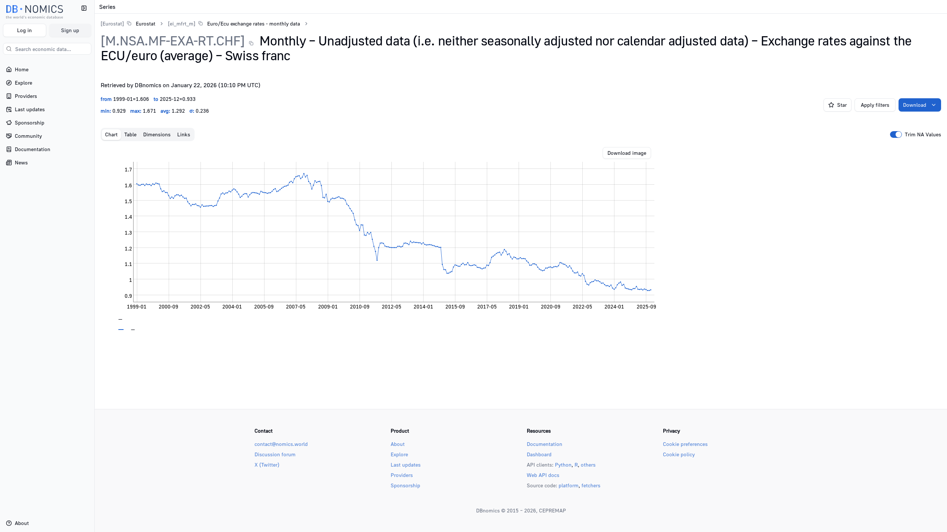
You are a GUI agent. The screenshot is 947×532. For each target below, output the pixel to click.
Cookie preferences (685, 444)
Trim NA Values (923, 134)
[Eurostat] (112, 23)
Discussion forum (275, 454)
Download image (626, 153)
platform (569, 485)
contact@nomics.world (281, 444)
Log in (24, 30)
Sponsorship (405, 485)
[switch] (896, 134)
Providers (402, 475)
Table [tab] (130, 134)
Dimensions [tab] (157, 134)
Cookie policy (679, 454)
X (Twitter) (267, 464)
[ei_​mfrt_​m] (181, 23)
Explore (399, 454)
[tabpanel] (521, 238)
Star (842, 105)
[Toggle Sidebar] (94, 266)
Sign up (70, 30)
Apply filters (875, 105)
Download (914, 105)
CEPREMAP (552, 510)
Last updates (406, 464)
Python (563, 464)
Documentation (544, 444)
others (588, 464)
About (398, 444)
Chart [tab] (111, 134)
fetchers (591, 485)
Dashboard (539, 454)
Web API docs (543, 475)
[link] (128, 23)
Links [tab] (183, 134)
